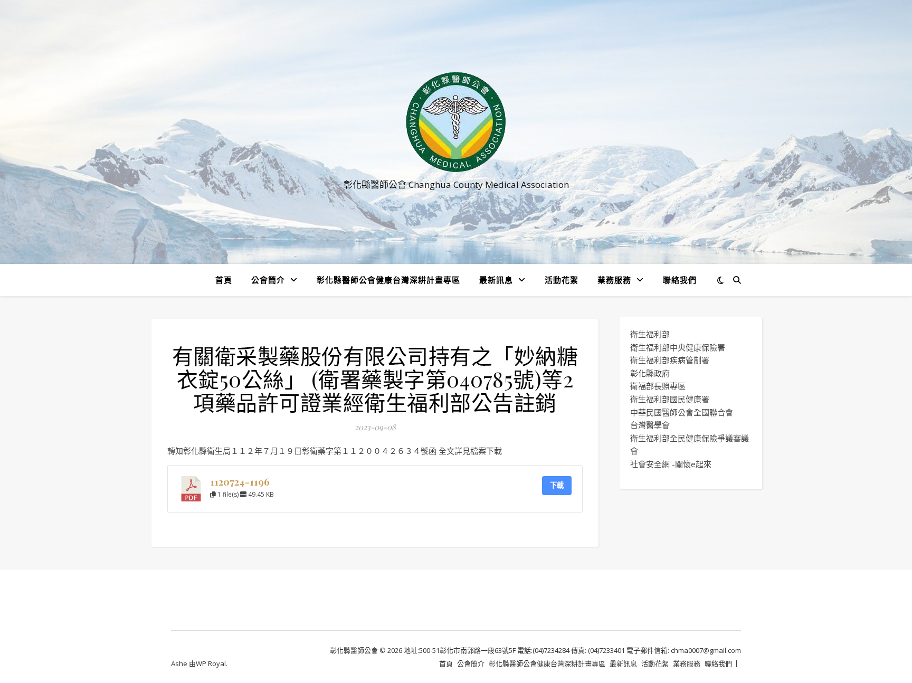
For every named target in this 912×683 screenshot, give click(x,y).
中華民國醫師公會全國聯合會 (681, 412)
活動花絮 (561, 279)
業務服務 (614, 279)
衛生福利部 (650, 334)
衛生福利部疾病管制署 (669, 360)
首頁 (223, 279)
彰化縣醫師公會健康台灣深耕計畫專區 (388, 279)
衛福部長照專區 (658, 386)
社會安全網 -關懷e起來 (670, 464)
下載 (557, 485)
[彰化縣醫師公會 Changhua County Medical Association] (456, 122)
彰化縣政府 (650, 373)
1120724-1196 (240, 481)
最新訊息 (496, 279)
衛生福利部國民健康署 (669, 399)
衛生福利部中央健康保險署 (677, 347)
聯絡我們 (680, 279)
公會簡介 (268, 279)
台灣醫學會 (650, 425)
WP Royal (211, 663)
